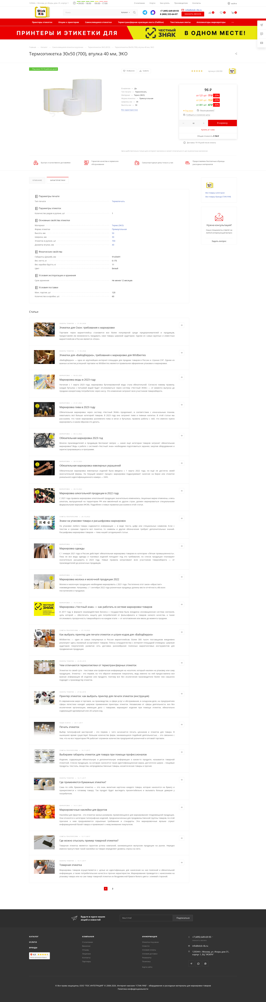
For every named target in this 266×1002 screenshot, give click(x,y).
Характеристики (57, 180)
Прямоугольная (119, 229)
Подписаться (183, 917)
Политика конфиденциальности (133, 989)
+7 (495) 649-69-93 (169, 10)
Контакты (86, 957)
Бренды (33, 947)
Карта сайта (147, 967)
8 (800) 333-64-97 (169, 14)
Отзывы (85, 950)
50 (113, 233)
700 (113, 241)
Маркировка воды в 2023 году (77, 379)
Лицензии (86, 953)
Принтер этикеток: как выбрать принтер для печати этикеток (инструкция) (104, 696)
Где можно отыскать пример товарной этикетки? (88, 840)
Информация (149, 936)
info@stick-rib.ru (200, 945)
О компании (87, 942)
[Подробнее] (181, 325)
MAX (198, 964)
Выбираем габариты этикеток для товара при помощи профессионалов (103, 754)
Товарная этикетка (70, 865)
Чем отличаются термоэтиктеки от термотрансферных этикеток (97, 665)
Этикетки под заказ (150, 942)
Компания (88, 936)
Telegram (191, 964)
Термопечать (118, 201)
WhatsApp (205, 964)
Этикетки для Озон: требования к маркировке (87, 327)
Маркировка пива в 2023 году (77, 407)
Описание (37, 180)
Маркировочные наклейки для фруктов (83, 809)
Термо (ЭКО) (118, 225)
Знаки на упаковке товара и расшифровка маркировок (92, 520)
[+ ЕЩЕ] (233, 22)
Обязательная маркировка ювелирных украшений (90, 465)
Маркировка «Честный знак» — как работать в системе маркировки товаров (105, 606)
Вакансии (86, 946)
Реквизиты (146, 957)
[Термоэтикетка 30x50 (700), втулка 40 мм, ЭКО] (72, 98)
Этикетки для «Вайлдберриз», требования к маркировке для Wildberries (102, 355)
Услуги (33, 942)
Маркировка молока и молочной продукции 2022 (89, 579)
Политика (146, 961)
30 (113, 237)
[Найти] (134, 12)
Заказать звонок (193, 14)
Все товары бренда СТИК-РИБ (218, 196)
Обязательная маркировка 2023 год (81, 438)
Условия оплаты (149, 950)
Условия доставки (149, 953)
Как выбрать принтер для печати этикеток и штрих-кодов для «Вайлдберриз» (106, 634)
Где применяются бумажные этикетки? (82, 782)
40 (113, 244)
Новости (145, 946)
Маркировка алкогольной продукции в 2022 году (89, 493)
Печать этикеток (69, 727)
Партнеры (86, 961)
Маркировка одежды (72, 548)
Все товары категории (215, 193)
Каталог (34, 936)
